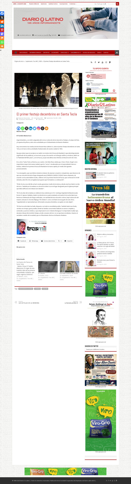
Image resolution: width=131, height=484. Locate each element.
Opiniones (44, 4)
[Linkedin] (30, 127)
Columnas (72, 4)
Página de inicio (19, 61)
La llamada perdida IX (71, 302)
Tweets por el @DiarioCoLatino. (95, 349)
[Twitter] (99, 4)
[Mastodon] (2, 34)
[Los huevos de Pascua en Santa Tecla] (27, 271)
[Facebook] (97, 4)
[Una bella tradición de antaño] (69, 266)
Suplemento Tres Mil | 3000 (34, 61)
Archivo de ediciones (89, 52)
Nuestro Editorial (34, 4)
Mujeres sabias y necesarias (105, 234)
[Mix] (2, 38)
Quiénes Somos (53, 4)
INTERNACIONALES (35, 52)
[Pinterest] (2, 30)
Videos (99, 52)
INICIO (15, 52)
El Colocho (41, 273)
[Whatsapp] (22, 127)
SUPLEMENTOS (75, 52)
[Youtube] (101, 4)
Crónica (37, 289)
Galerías (106, 52)
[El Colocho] (48, 266)
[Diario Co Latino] (65, 22)
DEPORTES (46, 52)
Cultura (45, 289)
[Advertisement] (65, 43)
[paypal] (105, 4)
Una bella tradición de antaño (69, 273)
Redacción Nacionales (24, 118)
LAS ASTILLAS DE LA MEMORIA (29, 302)
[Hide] (1, 50)
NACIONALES (23, 52)
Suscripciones (63, 4)
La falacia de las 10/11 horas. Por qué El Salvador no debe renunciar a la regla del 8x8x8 (105, 244)
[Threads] (42, 127)
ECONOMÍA (55, 52)
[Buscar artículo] (117, 3)
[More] (46, 127)
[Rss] (95, 4)
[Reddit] (2, 22)
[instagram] (103, 4)
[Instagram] (38, 127)
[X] (26, 127)
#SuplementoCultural (25, 289)
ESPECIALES (64, 52)
